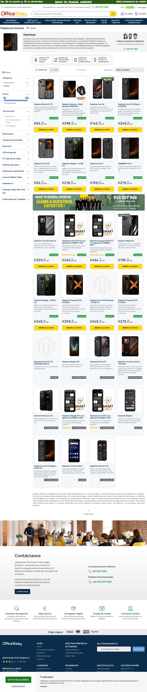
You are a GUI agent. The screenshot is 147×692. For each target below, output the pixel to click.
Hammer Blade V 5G (71, 361)
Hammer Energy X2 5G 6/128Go (128, 301)
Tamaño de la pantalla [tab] (12, 140)
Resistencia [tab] (8, 134)
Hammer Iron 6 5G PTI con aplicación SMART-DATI (73, 242)
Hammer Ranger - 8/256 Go (44, 301)
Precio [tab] (6, 94)
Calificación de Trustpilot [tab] (14, 199)
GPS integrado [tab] (9, 152)
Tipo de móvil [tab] (8, 111)
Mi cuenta (129, 14)
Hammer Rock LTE (98, 361)
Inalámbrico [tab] (8, 183)
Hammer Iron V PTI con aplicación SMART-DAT (100, 416)
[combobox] (73, 13)
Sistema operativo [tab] (11, 165)
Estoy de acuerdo (18, 679)
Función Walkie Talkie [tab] (12, 177)
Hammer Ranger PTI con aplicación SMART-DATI (73, 416)
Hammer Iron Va (97, 104)
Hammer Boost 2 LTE (43, 104)
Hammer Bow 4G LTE (99, 466)
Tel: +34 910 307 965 (10, 671)
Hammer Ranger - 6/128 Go (72, 164)
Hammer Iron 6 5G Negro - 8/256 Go (45, 467)
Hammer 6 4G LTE (42, 163)
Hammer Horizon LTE (43, 415)
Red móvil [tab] (7, 146)
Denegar (43, 686)
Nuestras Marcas (14, 83)
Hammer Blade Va (126, 241)
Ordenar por (108, 70)
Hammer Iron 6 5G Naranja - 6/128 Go (101, 301)
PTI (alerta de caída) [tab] (12, 158)
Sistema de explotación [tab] (13, 171)
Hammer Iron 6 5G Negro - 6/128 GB (129, 105)
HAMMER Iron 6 (124, 163)
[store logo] (14, 14)
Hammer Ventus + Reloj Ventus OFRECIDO (72, 105)
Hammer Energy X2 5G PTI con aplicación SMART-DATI (101, 243)
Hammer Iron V (96, 163)
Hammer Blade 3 (125, 415)
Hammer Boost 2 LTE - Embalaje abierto (44, 362)
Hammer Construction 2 (45, 241)
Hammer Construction (72, 466)
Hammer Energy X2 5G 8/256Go (72, 301)
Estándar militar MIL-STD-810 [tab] (14, 191)
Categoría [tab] (7, 78)
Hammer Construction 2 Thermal (129, 362)
